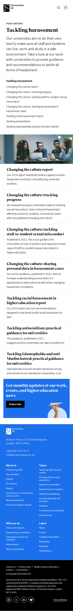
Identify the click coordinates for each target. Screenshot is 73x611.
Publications (14, 23)
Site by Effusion (60, 600)
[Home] (13, 8)
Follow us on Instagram (9, 600)
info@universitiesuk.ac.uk (20, 454)
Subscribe (15, 404)
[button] (58, 7)
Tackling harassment (19, 80)
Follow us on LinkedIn (24, 600)
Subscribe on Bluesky (31, 600)
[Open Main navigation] (65, 7)
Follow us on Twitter (16, 600)
